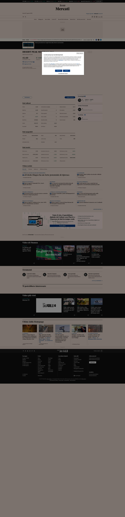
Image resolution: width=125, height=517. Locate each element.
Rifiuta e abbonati (80, 53)
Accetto (66, 70)
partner (77, 63)
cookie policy (52, 63)
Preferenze (59, 70)
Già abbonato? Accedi (63, 73)
